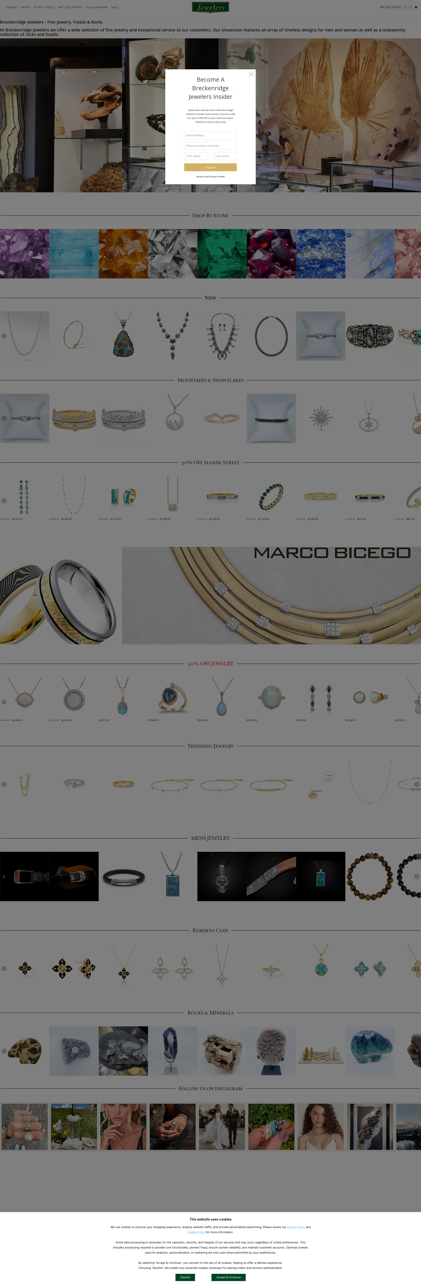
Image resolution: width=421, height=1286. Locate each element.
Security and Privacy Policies (210, 176)
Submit (210, 167)
